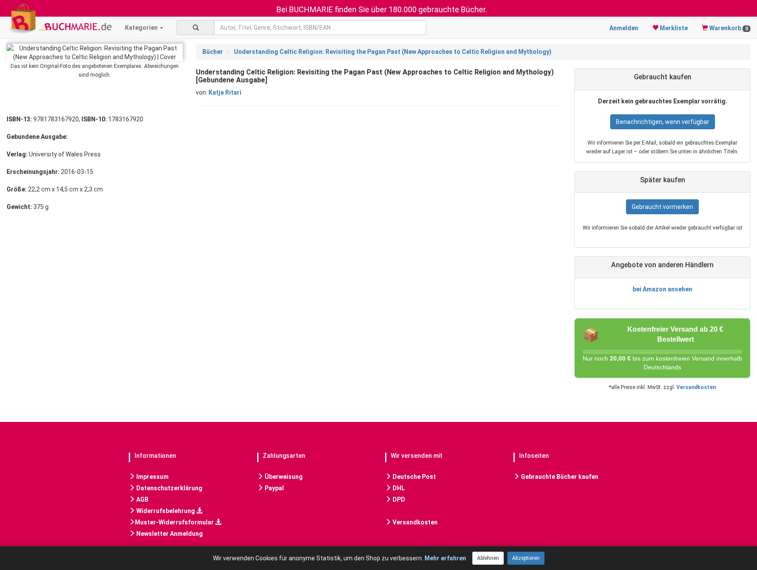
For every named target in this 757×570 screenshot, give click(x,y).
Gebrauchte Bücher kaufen (559, 476)
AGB (142, 499)
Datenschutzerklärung (168, 488)
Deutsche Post (413, 476)
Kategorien (142, 27)
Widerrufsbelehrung (165, 510)
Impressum (152, 476)
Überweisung (283, 476)
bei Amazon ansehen (662, 289)
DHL (398, 488)
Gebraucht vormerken (662, 206)
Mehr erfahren (445, 558)
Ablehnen (488, 558)
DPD (398, 499)
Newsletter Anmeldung (169, 533)
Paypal (273, 488)
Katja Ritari (225, 92)
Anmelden (623, 28)
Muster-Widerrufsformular (175, 522)
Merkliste (673, 28)
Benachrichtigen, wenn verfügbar (662, 121)
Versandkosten (696, 387)
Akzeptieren (526, 558)
